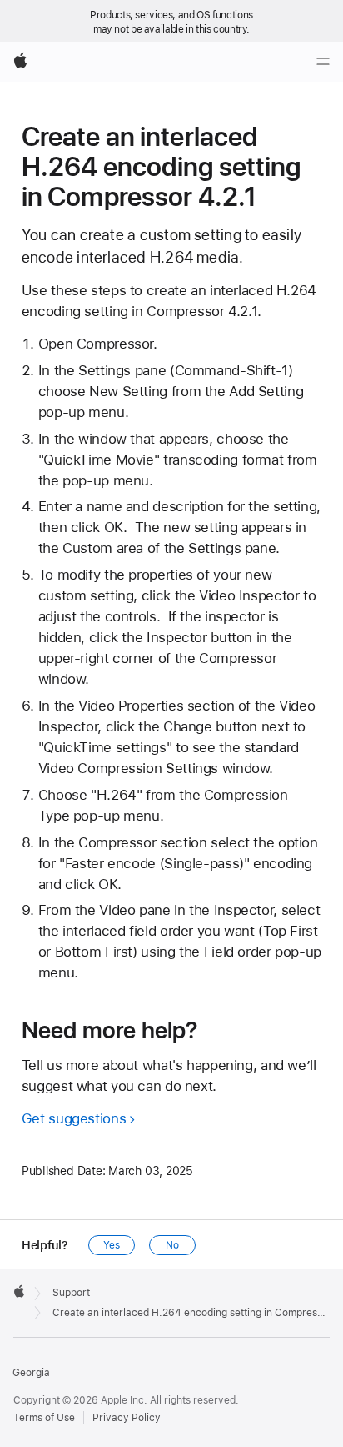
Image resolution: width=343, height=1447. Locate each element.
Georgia (31, 1373)
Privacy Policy (126, 1418)
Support (71, 1293)
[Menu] (323, 62)
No (172, 1245)
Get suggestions (74, 1118)
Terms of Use (44, 1418)
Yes (111, 1245)
